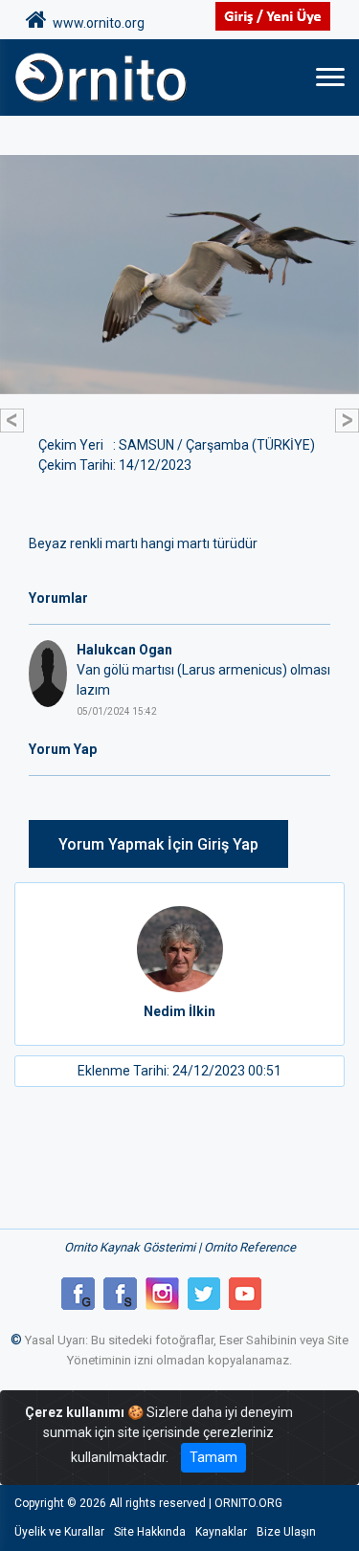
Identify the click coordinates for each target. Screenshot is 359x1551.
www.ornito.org (96, 23)
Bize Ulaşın (286, 1532)
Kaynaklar (221, 1532)
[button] (12, 420)
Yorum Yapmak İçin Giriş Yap (158, 844)
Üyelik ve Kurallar (59, 1532)
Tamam (213, 1457)
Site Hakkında (150, 1532)
